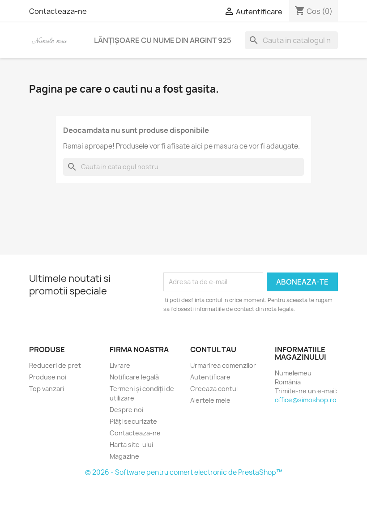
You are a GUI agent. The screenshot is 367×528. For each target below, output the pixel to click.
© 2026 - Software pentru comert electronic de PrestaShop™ (183, 472)
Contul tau (213, 349)
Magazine (124, 456)
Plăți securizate (133, 421)
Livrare (120, 365)
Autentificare (210, 377)
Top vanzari (46, 388)
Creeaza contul (214, 388)
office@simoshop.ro (306, 400)
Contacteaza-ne (58, 11)
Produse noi (47, 377)
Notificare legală (134, 377)
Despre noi (126, 409)
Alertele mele (210, 400)
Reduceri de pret (55, 365)
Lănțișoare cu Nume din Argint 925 (162, 40)
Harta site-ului (131, 444)
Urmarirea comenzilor (223, 365)
